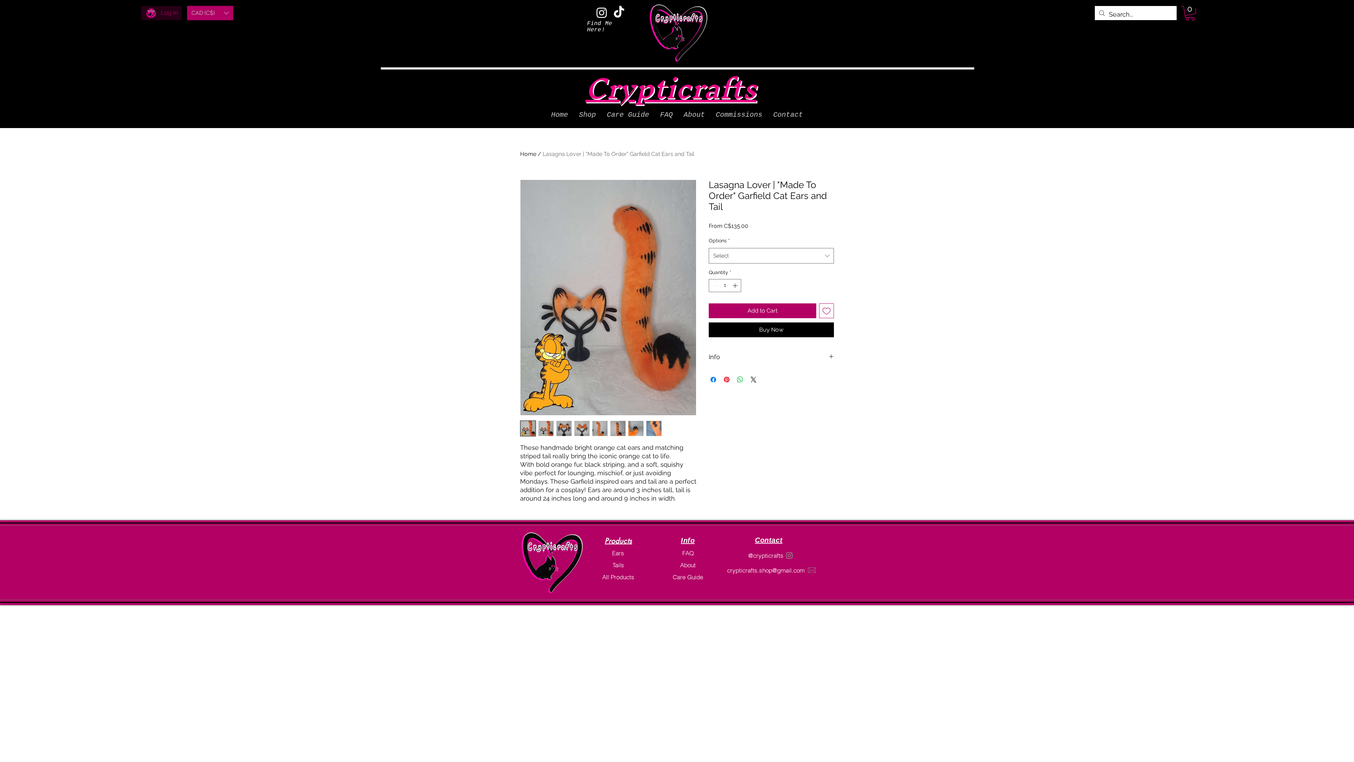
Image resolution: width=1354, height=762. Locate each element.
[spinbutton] (725, 285)
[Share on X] (753, 379)
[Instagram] (602, 12)
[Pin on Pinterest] (726, 379)
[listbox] (210, 13)
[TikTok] (619, 12)
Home (528, 154)
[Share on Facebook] (713, 379)
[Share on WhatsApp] (740, 379)
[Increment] (735, 285)
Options (719, 240)
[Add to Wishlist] (826, 310)
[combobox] (771, 256)
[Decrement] (714, 285)
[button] (210, 13)
